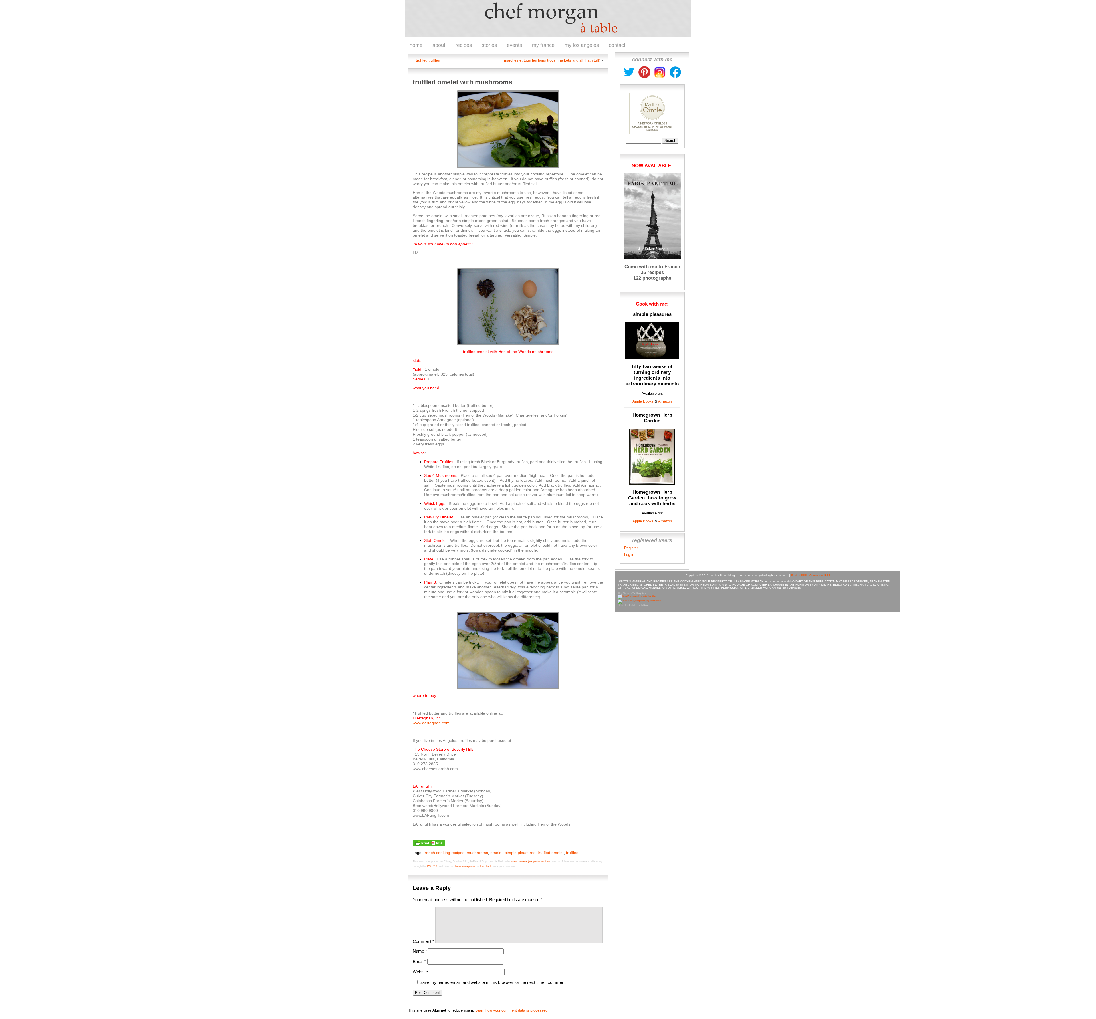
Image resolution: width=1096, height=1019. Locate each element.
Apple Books (643, 401)
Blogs (620, 605)
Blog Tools (629, 605)
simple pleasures (520, 852)
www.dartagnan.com (431, 723)
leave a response (465, 866)
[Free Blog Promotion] (637, 596)
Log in (629, 554)
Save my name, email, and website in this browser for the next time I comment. (493, 982)
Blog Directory (625, 593)
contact (617, 45)
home (416, 45)
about (438, 45)
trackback (486, 866)
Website (420, 971)
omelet (496, 852)
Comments (819, 575)
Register (631, 548)
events (514, 45)
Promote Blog (641, 605)
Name (420, 951)
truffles (572, 852)
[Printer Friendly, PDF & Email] (429, 842)
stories (489, 45)
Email (419, 961)
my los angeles (582, 45)
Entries (799, 575)
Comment (423, 941)
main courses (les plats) (525, 861)
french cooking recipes (444, 852)
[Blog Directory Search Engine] (639, 600)
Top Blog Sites (639, 593)
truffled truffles (428, 60)
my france (543, 45)
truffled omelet (551, 852)
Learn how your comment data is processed (511, 1010)
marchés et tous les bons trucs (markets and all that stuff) (552, 60)
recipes (463, 45)
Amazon (664, 401)
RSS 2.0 (432, 866)
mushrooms (477, 852)
